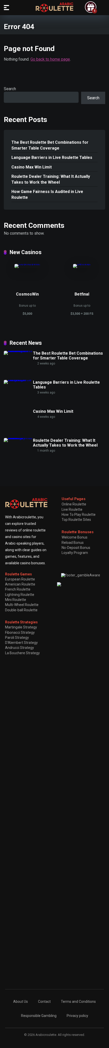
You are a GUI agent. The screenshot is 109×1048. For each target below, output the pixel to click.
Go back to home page (50, 59)
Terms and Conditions (78, 1002)
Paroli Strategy (17, 638)
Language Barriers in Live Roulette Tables (51, 157)
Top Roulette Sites (76, 520)
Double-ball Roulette (21, 610)
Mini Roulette (15, 600)
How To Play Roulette (79, 515)
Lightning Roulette (19, 595)
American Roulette (20, 584)
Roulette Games (18, 574)
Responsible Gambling (39, 1016)
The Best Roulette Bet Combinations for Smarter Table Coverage (49, 145)
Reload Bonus (73, 543)
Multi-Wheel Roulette (22, 605)
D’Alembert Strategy (21, 643)
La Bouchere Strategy (22, 653)
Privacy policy (77, 1016)
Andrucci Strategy (19, 648)
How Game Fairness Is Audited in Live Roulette (47, 194)
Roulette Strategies (21, 622)
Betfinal (82, 294)
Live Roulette (72, 509)
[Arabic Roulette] (54, 7)
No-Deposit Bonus (76, 548)
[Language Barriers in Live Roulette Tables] (18, 379)
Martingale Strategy (21, 627)
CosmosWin (27, 294)
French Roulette (17, 589)
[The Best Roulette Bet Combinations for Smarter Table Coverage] (18, 350)
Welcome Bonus (74, 537)
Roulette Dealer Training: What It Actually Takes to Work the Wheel (50, 179)
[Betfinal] (81, 263)
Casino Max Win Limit (31, 167)
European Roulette (20, 579)
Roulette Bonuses (78, 532)
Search (10, 88)
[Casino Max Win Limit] (18, 408)
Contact (44, 1002)
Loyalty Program (75, 553)
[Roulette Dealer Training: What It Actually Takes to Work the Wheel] (18, 437)
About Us (20, 1002)
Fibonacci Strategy (20, 632)
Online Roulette (74, 504)
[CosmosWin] (27, 263)
